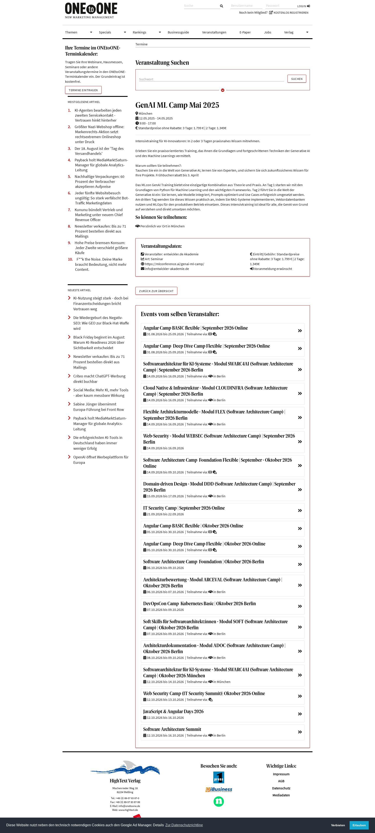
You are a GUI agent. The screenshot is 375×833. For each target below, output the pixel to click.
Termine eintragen (83, 90)
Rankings (148, 32)
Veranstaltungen (214, 32)
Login (302, 6)
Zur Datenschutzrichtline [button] (184, 825)
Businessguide (178, 32)
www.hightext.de (128, 810)
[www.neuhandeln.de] (218, 805)
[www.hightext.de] (125, 773)
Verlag (297, 32)
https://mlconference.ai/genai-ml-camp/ (174, 264)
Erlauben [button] (359, 825)
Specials (113, 32)
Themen (79, 32)
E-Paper (245, 32)
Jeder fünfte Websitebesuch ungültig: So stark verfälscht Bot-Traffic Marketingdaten (102, 198)
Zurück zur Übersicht (156, 291)
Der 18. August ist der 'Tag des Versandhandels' (99, 151)
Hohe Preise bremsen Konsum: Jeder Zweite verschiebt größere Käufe (101, 247)
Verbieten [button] (338, 825)
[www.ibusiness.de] (218, 791)
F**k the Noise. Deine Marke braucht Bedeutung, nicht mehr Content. (101, 264)
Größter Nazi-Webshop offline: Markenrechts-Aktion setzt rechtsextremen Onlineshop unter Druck (99, 134)
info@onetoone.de (129, 806)
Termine (141, 44)
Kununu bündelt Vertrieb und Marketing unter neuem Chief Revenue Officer (99, 214)
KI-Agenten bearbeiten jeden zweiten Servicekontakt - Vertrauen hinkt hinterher (98, 115)
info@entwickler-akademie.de (167, 268)
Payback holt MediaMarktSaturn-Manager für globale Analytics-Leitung (101, 165)
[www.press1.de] (218, 782)
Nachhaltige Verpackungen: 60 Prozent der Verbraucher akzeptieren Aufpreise (99, 181)
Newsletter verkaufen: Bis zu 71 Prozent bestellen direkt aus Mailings (100, 231)
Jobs (267, 32)
